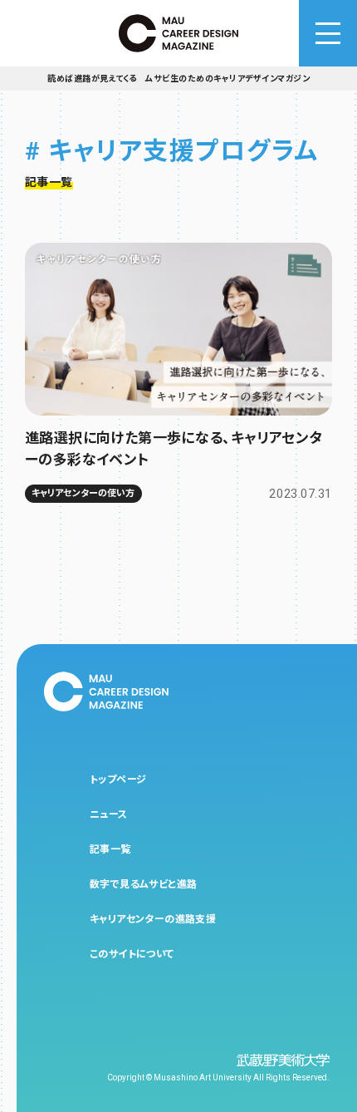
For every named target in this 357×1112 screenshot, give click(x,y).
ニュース (109, 814)
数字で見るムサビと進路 (143, 884)
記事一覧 (110, 849)
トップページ (118, 779)
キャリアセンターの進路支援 (153, 919)
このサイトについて (132, 954)
